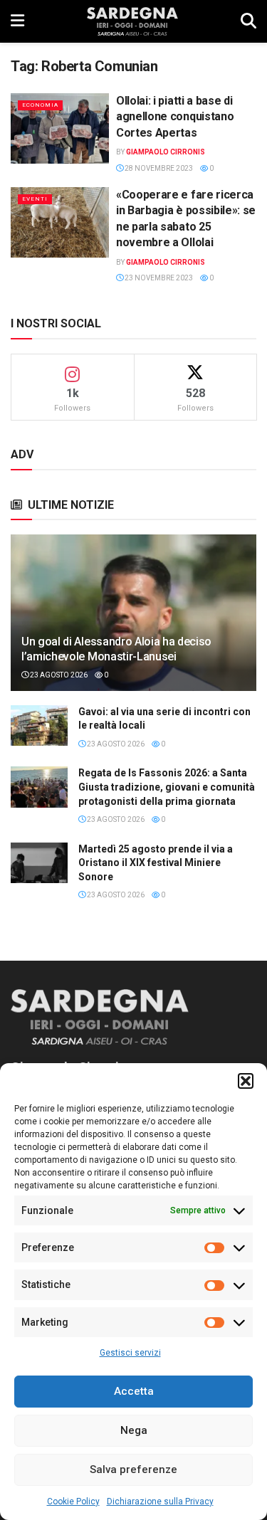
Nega (133, 1430)
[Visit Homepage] (132, 21)
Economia (40, 105)
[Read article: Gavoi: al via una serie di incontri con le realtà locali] (39, 725)
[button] (246, 1081)
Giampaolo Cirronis (165, 152)
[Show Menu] (17, 21)
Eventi (35, 199)
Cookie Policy (73, 1501)
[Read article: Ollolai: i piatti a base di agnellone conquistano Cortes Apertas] (60, 128)
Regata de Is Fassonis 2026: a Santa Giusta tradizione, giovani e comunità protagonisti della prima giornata (166, 786)
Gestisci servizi (130, 1353)
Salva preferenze (133, 1469)
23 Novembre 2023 (158, 278)
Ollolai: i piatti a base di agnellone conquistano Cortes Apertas (175, 116)
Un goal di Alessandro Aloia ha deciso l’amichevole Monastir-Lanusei (116, 649)
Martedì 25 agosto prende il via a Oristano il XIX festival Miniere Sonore (155, 862)
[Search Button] (248, 21)
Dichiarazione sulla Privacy (160, 1501)
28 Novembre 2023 (158, 168)
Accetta (134, 1391)
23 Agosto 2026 (58, 675)
